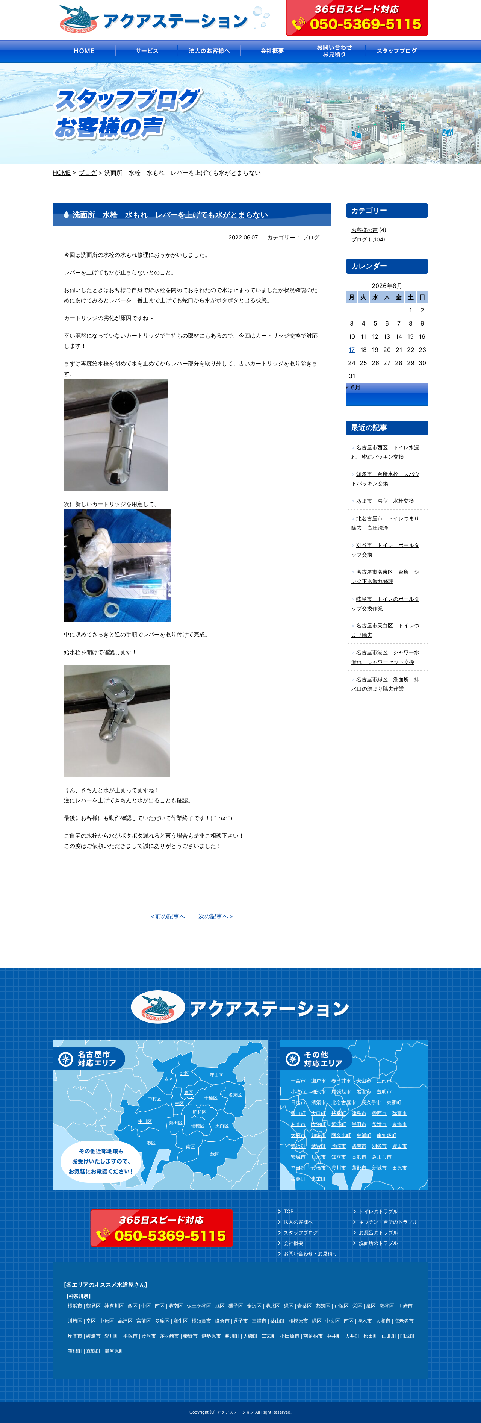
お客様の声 (364, 230)
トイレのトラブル (378, 1211)
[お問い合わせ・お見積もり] (334, 51)
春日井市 (341, 1080)
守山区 (216, 1075)
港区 (151, 1143)
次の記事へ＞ (216, 916)
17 (352, 349)
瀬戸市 (318, 1080)
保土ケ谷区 (199, 1306)
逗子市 (240, 1321)
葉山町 (277, 1321)
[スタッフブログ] (397, 51)
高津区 (125, 1321)
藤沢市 (148, 1336)
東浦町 (364, 1135)
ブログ (311, 237)
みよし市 (382, 1157)
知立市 (338, 1157)
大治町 (318, 1124)
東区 (188, 1092)
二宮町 (269, 1336)
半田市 (359, 1124)
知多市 (318, 1135)
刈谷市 (379, 1146)
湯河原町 (114, 1351)
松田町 (370, 1336)
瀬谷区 (387, 1306)
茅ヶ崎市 (169, 1336)
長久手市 (371, 1102)
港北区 (272, 1306)
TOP (288, 1211)
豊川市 (338, 1168)
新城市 (379, 1168)
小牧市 (298, 1091)
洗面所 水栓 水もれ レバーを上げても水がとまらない (170, 214)
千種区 (211, 1097)
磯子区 (235, 1306)
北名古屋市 (343, 1102)
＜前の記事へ (167, 916)
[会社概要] (271, 51)
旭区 (220, 1306)
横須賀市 (201, 1321)
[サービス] (146, 51)
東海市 (399, 1124)
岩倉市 (364, 1091)
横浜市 (75, 1306)
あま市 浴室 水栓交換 (385, 500)
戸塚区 (341, 1306)
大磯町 (250, 1336)
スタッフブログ (301, 1232)
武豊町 (318, 1146)
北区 (184, 1073)
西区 (168, 1079)
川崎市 (405, 1306)
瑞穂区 (197, 1126)
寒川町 (232, 1336)
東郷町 (394, 1102)
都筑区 (323, 1306)
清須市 (318, 1102)
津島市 (359, 1113)
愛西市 (379, 1113)
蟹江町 (338, 1124)
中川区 (145, 1121)
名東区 (235, 1094)
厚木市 (364, 1321)
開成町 (407, 1336)
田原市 (399, 1168)
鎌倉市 (222, 1321)
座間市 (75, 1336)
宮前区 (143, 1321)
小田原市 (289, 1336)
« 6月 (353, 387)
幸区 (91, 1321)
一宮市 (298, 1080)
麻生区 (180, 1321)
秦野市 (190, 1336)
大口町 (318, 1113)
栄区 (357, 1306)
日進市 (298, 1102)
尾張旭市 (341, 1091)
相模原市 (298, 1321)
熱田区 (176, 1123)
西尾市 (318, 1157)
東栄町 (318, 1179)
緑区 (214, 1154)
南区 (190, 1146)
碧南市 (359, 1146)
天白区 (222, 1126)
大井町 (352, 1336)
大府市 (298, 1135)
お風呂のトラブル (378, 1232)
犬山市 (364, 1080)
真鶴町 (93, 1351)
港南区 (175, 1306)
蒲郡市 (359, 1168)
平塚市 (130, 1336)
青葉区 (304, 1306)
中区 (179, 1103)
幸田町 (298, 1168)
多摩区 (162, 1321)
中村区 (154, 1099)
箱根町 (75, 1351)
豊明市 (384, 1091)
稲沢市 (318, 1091)
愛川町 (111, 1336)
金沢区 (254, 1306)
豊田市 (399, 1146)
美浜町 (298, 1146)
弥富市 (399, 1113)
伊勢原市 (211, 1336)
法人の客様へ (298, 1222)
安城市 (298, 1157)
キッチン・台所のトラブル (388, 1222)
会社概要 (293, 1243)
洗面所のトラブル (378, 1243)
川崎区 (75, 1321)
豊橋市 (318, 1168)
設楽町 (298, 1179)
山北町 (389, 1336)
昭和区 (199, 1112)
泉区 (371, 1306)
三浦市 (259, 1321)
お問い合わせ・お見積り (310, 1253)
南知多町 (386, 1135)
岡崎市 (338, 1146)
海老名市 (404, 1321)
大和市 (383, 1321)
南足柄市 (313, 1336)
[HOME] (83, 51)
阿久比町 (341, 1135)
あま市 (298, 1124)
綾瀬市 (93, 1336)
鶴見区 (93, 1306)
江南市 (384, 1080)
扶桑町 (338, 1113)
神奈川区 (114, 1306)
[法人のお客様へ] (209, 51)
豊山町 (298, 1113)
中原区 (107, 1321)
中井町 (334, 1336)
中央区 (332, 1321)
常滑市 (379, 1124)
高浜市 (359, 1157)
